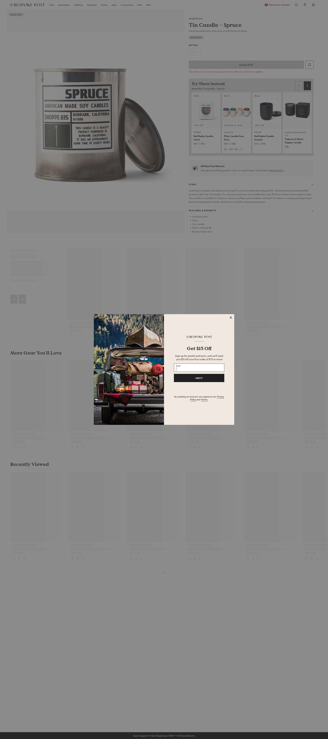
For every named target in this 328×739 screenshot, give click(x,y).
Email (178, 366)
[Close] (230, 317)
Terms (204, 399)
